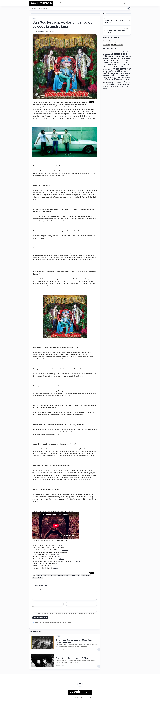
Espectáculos (127, 3)
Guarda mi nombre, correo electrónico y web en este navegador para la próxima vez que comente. (65, 613)
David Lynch (123, 62)
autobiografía (109, 54)
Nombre (35, 601)
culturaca (124, 60)
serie (119, 84)
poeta (128, 82)
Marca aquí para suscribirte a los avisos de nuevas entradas (53, 622)
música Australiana (63, 575)
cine (124, 56)
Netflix (124, 79)
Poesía (100, 3)
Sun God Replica (37, 578)
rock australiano (85, 575)
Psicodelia (72, 575)
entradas (59, 545)
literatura (108, 75)
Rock (78, 575)
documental (114, 65)
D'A (115, 63)
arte (125, 52)
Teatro (121, 86)
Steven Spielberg (111, 86)
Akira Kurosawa (107, 51)
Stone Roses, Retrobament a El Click (72, 658)
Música (82, 3)
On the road (118, 3)
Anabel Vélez (41, 31)
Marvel (123, 77)
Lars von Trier (120, 73)
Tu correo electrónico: (109, 41)
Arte (112, 3)
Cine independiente (116, 58)
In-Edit (112, 73)
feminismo (107, 71)
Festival (115, 71)
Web (33, 607)
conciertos (113, 60)
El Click (125, 65)
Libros (127, 73)
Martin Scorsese (113, 77)
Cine (87, 3)
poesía (121, 82)
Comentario (36, 590)
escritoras (123, 68)
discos (105, 65)
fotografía (124, 71)
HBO (106, 73)
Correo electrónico (72, 601)
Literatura (106, 3)
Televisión (93, 3)
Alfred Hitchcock (116, 51)
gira (45, 575)
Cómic (107, 62)
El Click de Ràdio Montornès (113, 67)
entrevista (39, 575)
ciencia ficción (114, 56)
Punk (105, 84)
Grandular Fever (52, 575)
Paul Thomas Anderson (109, 82)
